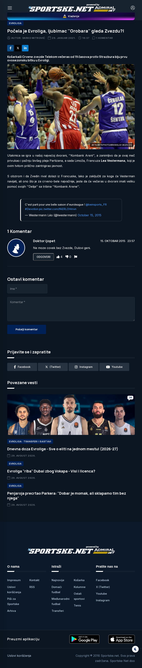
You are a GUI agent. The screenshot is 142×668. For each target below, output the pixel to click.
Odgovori (43, 256)
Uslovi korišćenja (19, 655)
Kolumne (79, 587)
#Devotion (31, 209)
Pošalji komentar (27, 329)
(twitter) (55, 366)
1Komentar (104, 37)
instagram (86, 366)
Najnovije (58, 580)
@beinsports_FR (96, 204)
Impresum (14, 580)
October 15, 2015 (89, 215)
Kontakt (34, 580)
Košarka (79, 580)
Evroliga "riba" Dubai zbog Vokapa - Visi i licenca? (51, 471)
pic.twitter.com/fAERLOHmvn (57, 209)
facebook (24, 366)
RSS (32, 587)
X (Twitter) (103, 587)
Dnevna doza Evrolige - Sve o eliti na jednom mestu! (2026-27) (62, 448)
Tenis (77, 605)
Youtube (101, 593)
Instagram (103, 600)
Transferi (58, 611)
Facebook (102, 580)
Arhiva (11, 611)
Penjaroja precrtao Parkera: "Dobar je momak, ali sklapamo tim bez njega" (66, 496)
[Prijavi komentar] (75, 257)
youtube (117, 366)
